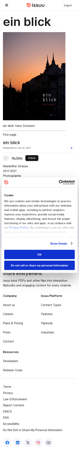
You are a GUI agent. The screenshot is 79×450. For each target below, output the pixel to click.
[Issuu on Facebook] (7, 442)
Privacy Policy (19, 227)
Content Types (51, 305)
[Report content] (72, 148)
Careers (8, 314)
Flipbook (47, 323)
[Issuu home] (35, 5)
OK (39, 254)
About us (9, 305)
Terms (7, 386)
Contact (8, 341)
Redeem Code (12, 370)
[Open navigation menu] (6, 5)
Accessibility (11, 424)
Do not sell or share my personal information (39, 265)
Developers (10, 361)
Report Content (13, 405)
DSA (6, 417)
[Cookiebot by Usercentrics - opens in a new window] (59, 182)
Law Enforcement (15, 399)
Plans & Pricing (13, 323)
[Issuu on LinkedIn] (17, 442)
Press (6, 332)
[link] (68, 5)
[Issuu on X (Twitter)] (28, 442)
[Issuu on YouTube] (48, 442)
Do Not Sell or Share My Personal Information (32, 430)
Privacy (8, 393)
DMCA (7, 411)
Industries (47, 332)
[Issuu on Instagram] (38, 442)
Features (47, 314)
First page (9, 134)
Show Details (58, 243)
